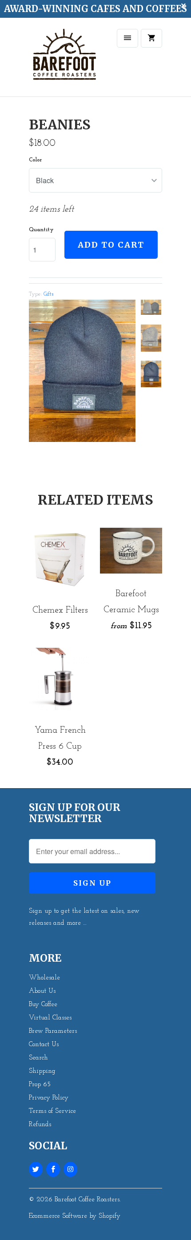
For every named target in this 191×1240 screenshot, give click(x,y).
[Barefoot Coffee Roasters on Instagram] (70, 1169)
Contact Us (44, 1044)
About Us (42, 991)
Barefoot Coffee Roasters (87, 1199)
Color (35, 160)
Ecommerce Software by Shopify (74, 1216)
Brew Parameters (53, 1031)
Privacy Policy (48, 1098)
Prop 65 (40, 1084)
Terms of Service (52, 1111)
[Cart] (151, 38)
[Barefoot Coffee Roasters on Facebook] (53, 1169)
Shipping (42, 1071)
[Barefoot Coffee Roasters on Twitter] (36, 1169)
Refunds (40, 1124)
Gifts (49, 294)
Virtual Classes (50, 1018)
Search (38, 1058)
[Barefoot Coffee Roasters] (64, 60)
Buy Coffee (43, 1004)
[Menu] (127, 38)
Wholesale (44, 978)
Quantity (41, 230)
